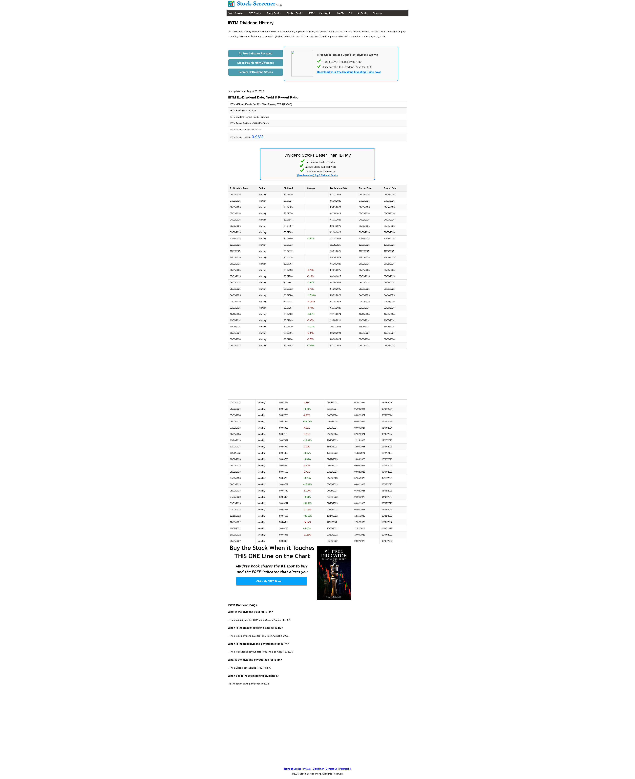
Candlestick (324, 13)
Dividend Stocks (295, 13)
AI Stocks (363, 13)
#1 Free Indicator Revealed (255, 53)
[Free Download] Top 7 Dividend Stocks (317, 175)
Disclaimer (318, 768)
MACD (340, 13)
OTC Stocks (255, 13)
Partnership (345, 768)
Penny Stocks (274, 13)
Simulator (377, 13)
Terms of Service (292, 768)
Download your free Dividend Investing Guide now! (349, 72)
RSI (351, 13)
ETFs (312, 13)
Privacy (307, 768)
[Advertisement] (255, 374)
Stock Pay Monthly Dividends (255, 62)
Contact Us (331, 768)
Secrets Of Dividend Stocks (255, 72)
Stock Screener (235, 13)
